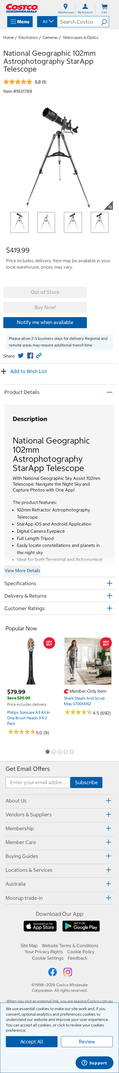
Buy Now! (45, 307)
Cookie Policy (80, 951)
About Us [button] (16, 800)
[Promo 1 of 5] (47, 752)
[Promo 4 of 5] (65, 752)
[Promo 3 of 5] (59, 752)
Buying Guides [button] (22, 856)
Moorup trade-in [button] (24, 898)
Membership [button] (20, 828)
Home (8, 37)
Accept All (31, 1041)
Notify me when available (45, 322)
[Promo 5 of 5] (71, 752)
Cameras (50, 37)
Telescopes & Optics (81, 37)
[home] (22, 8)
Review (87, 1041)
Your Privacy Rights (44, 951)
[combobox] (46, 22)
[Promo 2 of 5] (53, 752)
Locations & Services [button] (29, 870)
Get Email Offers (28, 769)
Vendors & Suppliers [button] (29, 814)
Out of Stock (45, 292)
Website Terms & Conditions (70, 945)
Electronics (28, 37)
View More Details (22, 570)
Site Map (29, 945)
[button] (105, 21)
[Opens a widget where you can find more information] (94, 1063)
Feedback (77, 958)
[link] (20, 355)
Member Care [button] (21, 842)
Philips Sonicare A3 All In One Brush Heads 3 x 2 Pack (28, 718)
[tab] (59, 800)
